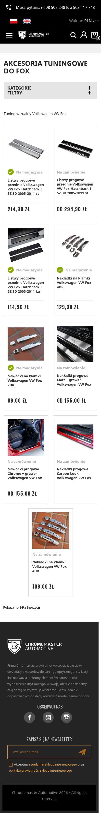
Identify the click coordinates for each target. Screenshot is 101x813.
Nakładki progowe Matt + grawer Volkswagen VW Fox (74, 380)
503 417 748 (84, 7)
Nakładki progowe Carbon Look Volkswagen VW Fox (74, 473)
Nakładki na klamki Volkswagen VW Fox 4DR (74, 282)
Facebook (29, 717)
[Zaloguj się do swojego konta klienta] (83, 34)
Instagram (67, 717)
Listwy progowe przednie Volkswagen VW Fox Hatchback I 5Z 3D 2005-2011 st (26, 187)
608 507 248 (54, 7)
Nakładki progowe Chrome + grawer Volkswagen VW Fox (25, 473)
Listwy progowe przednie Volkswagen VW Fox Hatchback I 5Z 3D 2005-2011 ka (26, 285)
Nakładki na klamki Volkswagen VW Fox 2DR (25, 380)
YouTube (48, 717)
